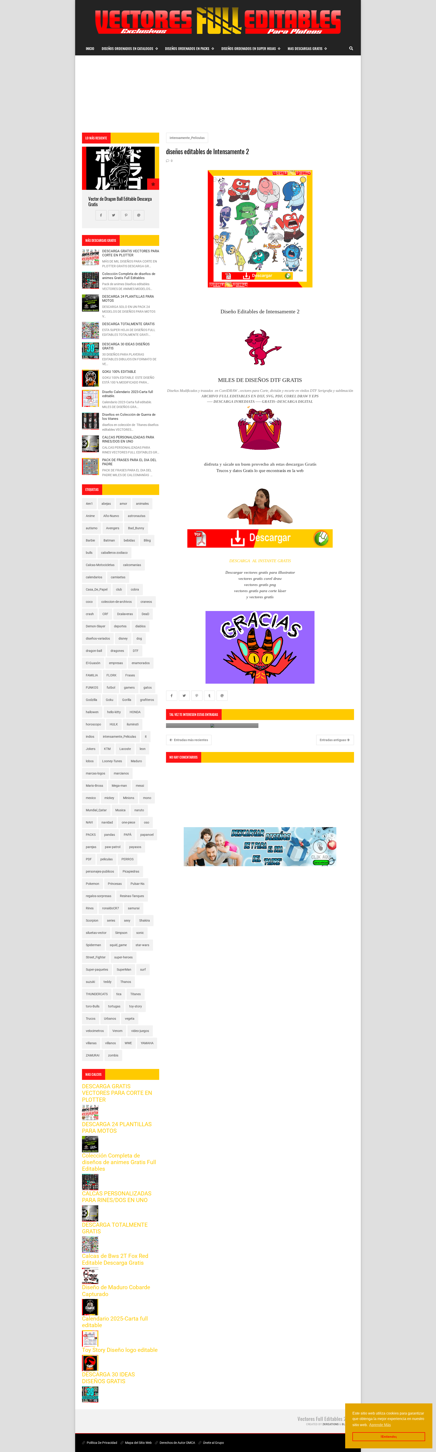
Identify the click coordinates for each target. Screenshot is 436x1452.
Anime (90, 516)
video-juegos (140, 1031)
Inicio (90, 48)
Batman (109, 540)
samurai (133, 908)
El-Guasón (93, 663)
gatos (148, 687)
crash (90, 614)
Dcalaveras (125, 614)
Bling (147, 540)
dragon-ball (94, 651)
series (111, 920)
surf (143, 969)
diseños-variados (98, 638)
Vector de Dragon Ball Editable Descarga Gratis (120, 201)
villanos (110, 1043)
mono (147, 798)
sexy (127, 920)
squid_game (118, 945)
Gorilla (126, 700)
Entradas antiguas (333, 740)
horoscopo (93, 724)
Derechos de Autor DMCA (177, 1443)
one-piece (128, 822)
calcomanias (132, 565)
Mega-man (119, 785)
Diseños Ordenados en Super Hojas (248, 48)
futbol (111, 687)
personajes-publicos (100, 871)
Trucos (90, 1018)
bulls (89, 552)
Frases (130, 675)
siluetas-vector (96, 933)
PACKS (91, 834)
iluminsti (133, 724)
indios (90, 736)
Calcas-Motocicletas (100, 565)
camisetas (118, 577)
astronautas (136, 516)
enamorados (141, 663)
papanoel (147, 834)
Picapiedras (131, 871)
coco (89, 602)
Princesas (115, 884)
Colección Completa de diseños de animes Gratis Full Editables (128, 276)
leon (143, 749)
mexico (91, 798)
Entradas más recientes (190, 740)
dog (139, 638)
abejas (106, 503)
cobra (135, 589)
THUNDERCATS (97, 994)
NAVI (89, 822)
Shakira (144, 920)
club (119, 589)
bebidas (129, 540)
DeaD (145, 614)
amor (123, 503)
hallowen (92, 712)
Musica (120, 810)
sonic (140, 933)
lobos (90, 761)
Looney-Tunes (112, 761)
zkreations (330, 1424)
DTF (136, 651)
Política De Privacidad (101, 1443)
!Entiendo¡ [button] (389, 1436)
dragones (117, 651)
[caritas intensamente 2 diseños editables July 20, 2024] (212, 725)
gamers (129, 687)
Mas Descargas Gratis (305, 48)
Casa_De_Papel (96, 589)
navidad (107, 822)
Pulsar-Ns (137, 884)
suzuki (90, 982)
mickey (109, 798)
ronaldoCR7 (110, 908)
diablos (140, 626)
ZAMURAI (92, 1055)
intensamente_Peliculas (187, 138)
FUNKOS (92, 687)
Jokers (90, 749)
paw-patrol (112, 847)
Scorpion (92, 920)
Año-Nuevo (111, 516)
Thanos (125, 982)
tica (118, 994)
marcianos (121, 773)
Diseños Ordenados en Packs (187, 48)
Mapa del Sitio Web (138, 1443)
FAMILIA (92, 675)
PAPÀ (127, 834)
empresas (116, 663)
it (146, 736)
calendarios (94, 577)
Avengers (112, 528)
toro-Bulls (92, 1006)
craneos (146, 602)
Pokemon (92, 884)
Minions (128, 798)
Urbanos (110, 1018)
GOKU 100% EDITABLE (119, 372)
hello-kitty (114, 712)
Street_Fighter (96, 957)
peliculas (106, 859)
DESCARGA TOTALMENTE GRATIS (128, 324)
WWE (128, 1043)
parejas (91, 847)
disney (123, 638)
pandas (109, 834)
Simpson (121, 933)
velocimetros (95, 1031)
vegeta (129, 1018)
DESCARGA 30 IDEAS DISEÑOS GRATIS (108, 1377)
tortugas (114, 1006)
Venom (117, 1031)
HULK (114, 724)
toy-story (135, 1006)
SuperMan (124, 969)
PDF (89, 859)
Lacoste (125, 749)
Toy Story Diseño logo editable (120, 1350)
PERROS (127, 859)
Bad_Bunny (136, 528)
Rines (90, 908)
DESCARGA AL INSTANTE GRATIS (260, 561)
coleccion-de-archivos (116, 602)
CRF (105, 614)
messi (140, 785)
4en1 (89, 503)
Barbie (90, 540)
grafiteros (147, 700)
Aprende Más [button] (380, 1425)
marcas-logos (95, 773)
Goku (109, 700)
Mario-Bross (94, 785)
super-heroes (123, 957)
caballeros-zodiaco (114, 552)
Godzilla (91, 700)
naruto (139, 810)
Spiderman (93, 945)
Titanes (135, 994)
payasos (135, 847)
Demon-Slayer (95, 626)
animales (142, 503)
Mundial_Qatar (96, 810)
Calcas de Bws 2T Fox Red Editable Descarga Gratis (115, 1259)
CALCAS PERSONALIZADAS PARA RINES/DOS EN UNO (128, 439)
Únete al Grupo (213, 1443)
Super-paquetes (97, 969)
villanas (91, 1043)
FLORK (111, 675)
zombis (113, 1055)
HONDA (135, 712)
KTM (107, 749)
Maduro (136, 761)
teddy (107, 982)
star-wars (142, 945)
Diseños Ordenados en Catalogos (127, 48)
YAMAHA (147, 1043)
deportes (120, 626)
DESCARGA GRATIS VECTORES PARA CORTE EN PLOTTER (130, 253)
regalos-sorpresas (98, 896)
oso (146, 822)
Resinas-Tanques (132, 896)
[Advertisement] (218, 94)
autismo (91, 528)
